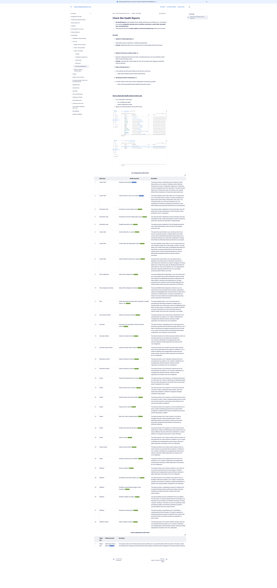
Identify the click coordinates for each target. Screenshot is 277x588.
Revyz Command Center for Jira (82, 7)
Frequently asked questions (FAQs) (78, 19)
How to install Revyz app (77, 94)
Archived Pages (74, 35)
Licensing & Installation (171, 6)
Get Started (73, 13)
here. (155, 1)
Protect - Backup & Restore (79, 47)
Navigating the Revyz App (76, 16)
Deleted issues (78, 60)
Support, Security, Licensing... (79, 77)
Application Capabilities (77, 114)
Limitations (73, 26)
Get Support (162, 6)
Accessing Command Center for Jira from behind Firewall (80, 81)
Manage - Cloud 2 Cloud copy (80, 44)
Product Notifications (75, 32)
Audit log (74, 74)
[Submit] (189, 7)
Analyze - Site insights (78, 50)
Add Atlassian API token (77, 97)
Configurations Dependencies (81, 57)
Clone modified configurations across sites (79, 107)
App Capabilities (76, 111)
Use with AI (163, 13)
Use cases (75, 41)
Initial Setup (75, 91)
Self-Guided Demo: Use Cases (77, 29)
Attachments (78, 63)
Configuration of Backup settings (79, 38)
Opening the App (76, 87)
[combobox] (198, 7)
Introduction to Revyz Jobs (78, 103)
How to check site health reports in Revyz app (197, 17)
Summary (77, 54)
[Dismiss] (207, 2)
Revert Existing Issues (77, 100)
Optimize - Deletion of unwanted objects (78, 70)
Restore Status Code (75, 22)
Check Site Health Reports (80, 66)
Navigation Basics (76, 84)
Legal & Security (181, 6)
